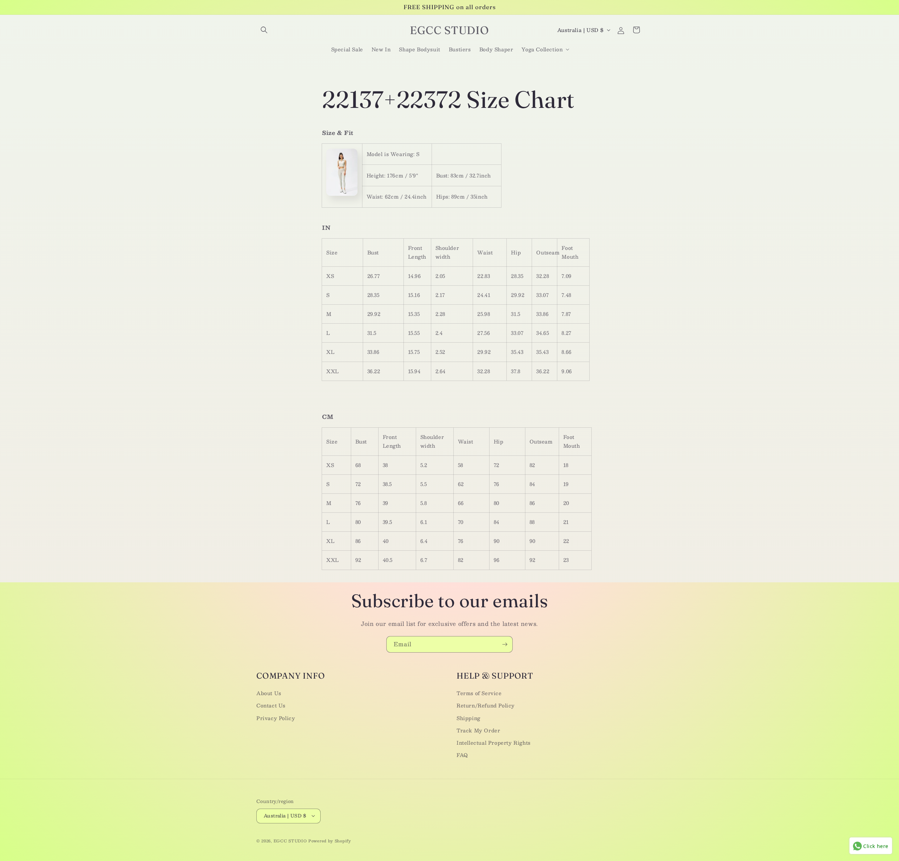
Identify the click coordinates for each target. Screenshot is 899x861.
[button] (264, 30)
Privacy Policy (275, 717)
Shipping (468, 717)
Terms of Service (479, 693)
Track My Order (478, 730)
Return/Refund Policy (486, 705)
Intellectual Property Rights (494, 742)
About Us (268, 693)
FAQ (462, 755)
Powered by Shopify (329, 840)
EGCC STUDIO (290, 840)
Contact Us (271, 705)
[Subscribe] (504, 644)
